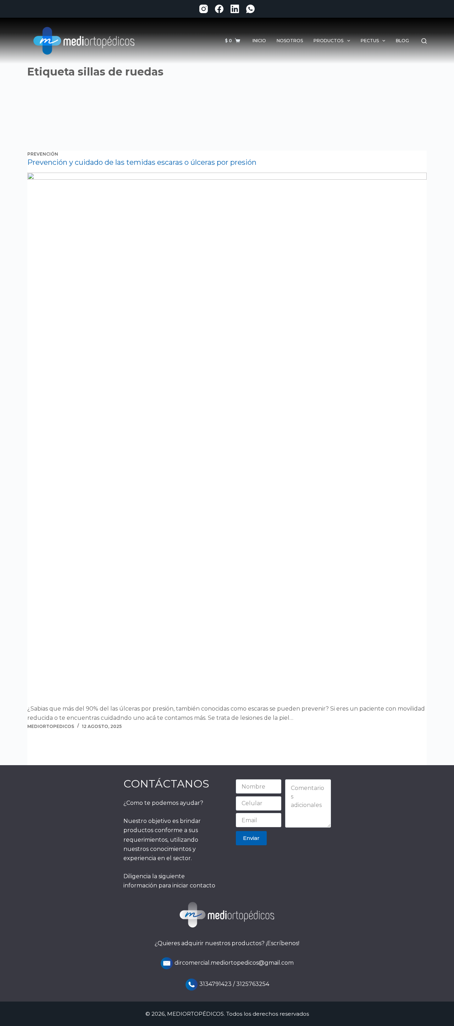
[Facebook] (219, 9)
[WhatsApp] (250, 9)
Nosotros (290, 40)
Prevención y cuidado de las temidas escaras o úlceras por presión (141, 162)
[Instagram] (203, 9)
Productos (328, 40)
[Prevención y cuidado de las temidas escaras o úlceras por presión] (227, 438)
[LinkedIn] (235, 9)
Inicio (259, 40)
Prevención (42, 154)
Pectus (370, 40)
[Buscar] (424, 41)
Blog (402, 40)
